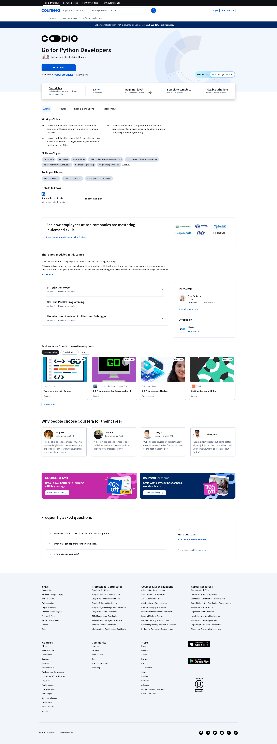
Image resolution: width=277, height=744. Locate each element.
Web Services (79, 159)
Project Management (51, 620)
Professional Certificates (53, 672)
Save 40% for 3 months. (161, 25)
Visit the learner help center (192, 539)
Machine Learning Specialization (155, 620)
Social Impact (48, 702)
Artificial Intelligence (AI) (52, 594)
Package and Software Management (142, 159)
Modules (62, 108)
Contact (144, 672)
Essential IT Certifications (202, 607)
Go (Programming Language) (99, 178)
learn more (201, 550)
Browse (53, 18)
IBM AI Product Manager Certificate (107, 620)
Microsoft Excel (48, 616)
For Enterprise (48, 685)
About (46, 108)
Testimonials (109, 108)
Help (143, 663)
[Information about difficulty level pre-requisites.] (150, 92)
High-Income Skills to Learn (202, 611)
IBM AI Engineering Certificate (104, 616)
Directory (145, 680)
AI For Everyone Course (151, 598)
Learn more (82, 74)
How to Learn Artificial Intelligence (205, 616)
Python (45, 624)
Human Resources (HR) (52, 611)
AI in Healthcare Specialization (154, 603)
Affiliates (145, 685)
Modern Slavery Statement (153, 689)
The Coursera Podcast (101, 663)
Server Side (48, 159)
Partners (95, 650)
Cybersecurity (48, 598)
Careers (45, 659)
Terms (144, 654)
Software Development (93, 18)
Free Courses (48, 706)
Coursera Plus (48, 667)
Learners (95, 646)
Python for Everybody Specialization (157, 629)
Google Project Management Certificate (109, 607)
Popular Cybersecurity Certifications (206, 624)
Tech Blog (96, 667)
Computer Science (69, 18)
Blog (94, 659)
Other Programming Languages (56, 164)
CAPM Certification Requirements (205, 594)
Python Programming (72, 178)
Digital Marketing (49, 607)
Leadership (47, 654)
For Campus (47, 693)
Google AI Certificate (101, 590)
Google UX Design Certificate (104, 611)
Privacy (144, 659)
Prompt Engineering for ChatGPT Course (158, 624)
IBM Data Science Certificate (104, 624)
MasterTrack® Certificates (53, 676)
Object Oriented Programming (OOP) (106, 159)
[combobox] (116, 10)
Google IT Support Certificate (104, 603)
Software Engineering (84, 164)
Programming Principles (109, 164)
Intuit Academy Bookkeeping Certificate (109, 629)
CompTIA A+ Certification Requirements (208, 598)
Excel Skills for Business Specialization (158, 611)
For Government (49, 689)
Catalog (45, 663)
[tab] (50, 352)
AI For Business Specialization (154, 594)
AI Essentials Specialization (153, 590)
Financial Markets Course (152, 616)
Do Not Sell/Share (149, 693)
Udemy (45, 711)
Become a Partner (50, 698)
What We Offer (48, 650)
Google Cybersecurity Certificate (106, 594)
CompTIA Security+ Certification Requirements (211, 603)
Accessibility (146, 667)
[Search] (153, 10)
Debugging (63, 159)
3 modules (55, 88)
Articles (144, 676)
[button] (80, 10)
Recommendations (84, 108)
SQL (44, 629)
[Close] (230, 25)
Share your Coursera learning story (206, 629)
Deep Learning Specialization (153, 607)
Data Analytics (48, 603)
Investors (145, 650)
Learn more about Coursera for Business (66, 237)
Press (143, 646)
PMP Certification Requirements (205, 620)
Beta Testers (97, 654)
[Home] (43, 18)
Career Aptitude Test (200, 590)
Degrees (46, 680)
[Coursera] (51, 10)
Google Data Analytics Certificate (106, 598)
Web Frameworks (51, 178)
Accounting (47, 590)
